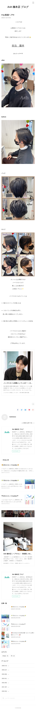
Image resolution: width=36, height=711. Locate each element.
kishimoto (13, 417)
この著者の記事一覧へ (27, 423)
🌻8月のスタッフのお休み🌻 (10, 465)
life (13, 656)
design (5, 656)
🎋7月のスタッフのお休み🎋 (10, 480)
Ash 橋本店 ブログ (18, 6)
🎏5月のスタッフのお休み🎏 (18, 641)
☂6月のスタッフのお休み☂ (9, 496)
